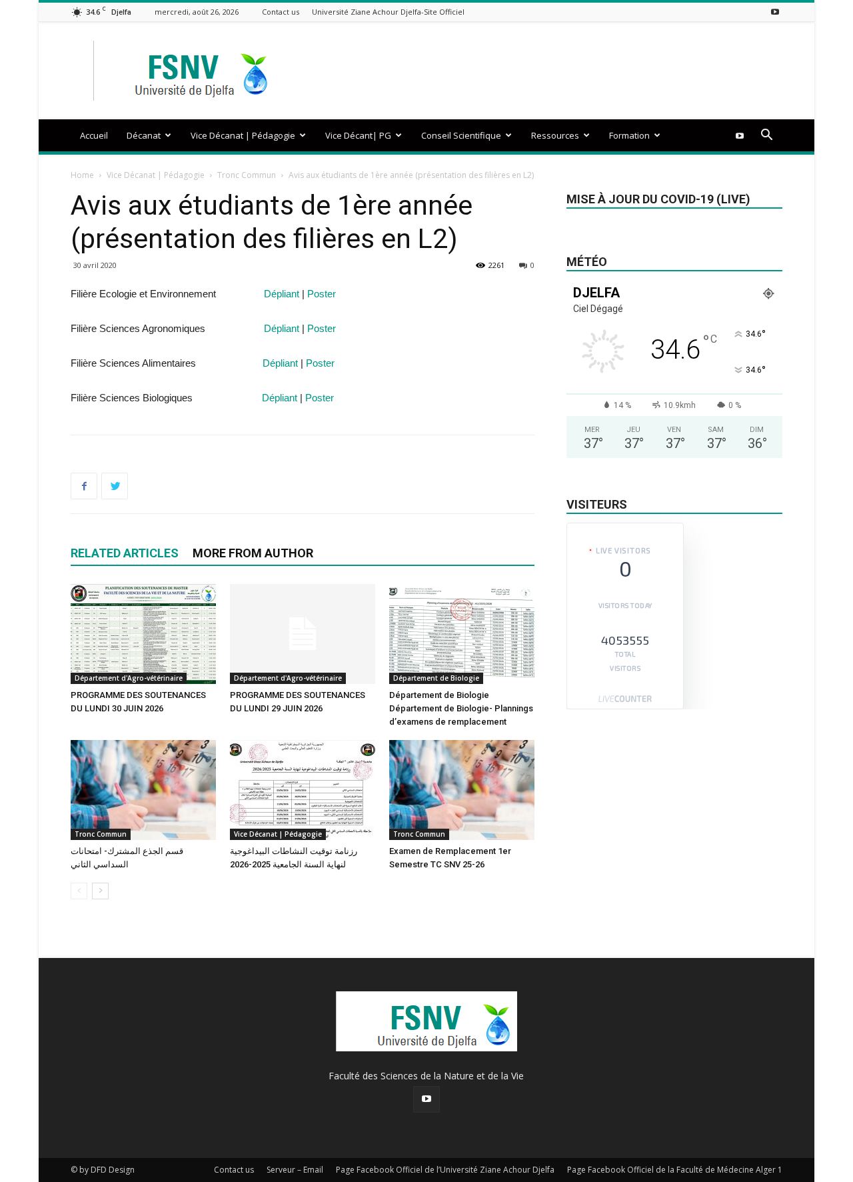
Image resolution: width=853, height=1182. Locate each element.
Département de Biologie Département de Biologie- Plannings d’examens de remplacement (461, 708)
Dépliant (281, 293)
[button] (766, 136)
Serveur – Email (295, 1169)
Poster (321, 293)
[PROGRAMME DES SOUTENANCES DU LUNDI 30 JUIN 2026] (143, 634)
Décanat (144, 135)
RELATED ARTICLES (125, 553)
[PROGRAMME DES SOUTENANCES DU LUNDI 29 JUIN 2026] (302, 634)
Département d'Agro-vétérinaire (129, 678)
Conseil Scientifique (461, 135)
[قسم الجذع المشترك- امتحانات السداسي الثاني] (143, 790)
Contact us (280, 12)
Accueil (94, 135)
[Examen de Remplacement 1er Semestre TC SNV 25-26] (461, 790)
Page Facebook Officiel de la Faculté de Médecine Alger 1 (674, 1169)
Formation (629, 135)
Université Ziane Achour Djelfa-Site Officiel (388, 12)
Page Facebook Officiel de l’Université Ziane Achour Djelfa (445, 1169)
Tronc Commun (246, 175)
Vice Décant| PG (358, 135)
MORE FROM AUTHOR (253, 553)
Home (82, 175)
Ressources (555, 135)
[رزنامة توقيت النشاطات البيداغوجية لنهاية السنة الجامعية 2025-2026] (302, 790)
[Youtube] (775, 12)
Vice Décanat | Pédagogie (243, 135)
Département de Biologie (436, 678)
